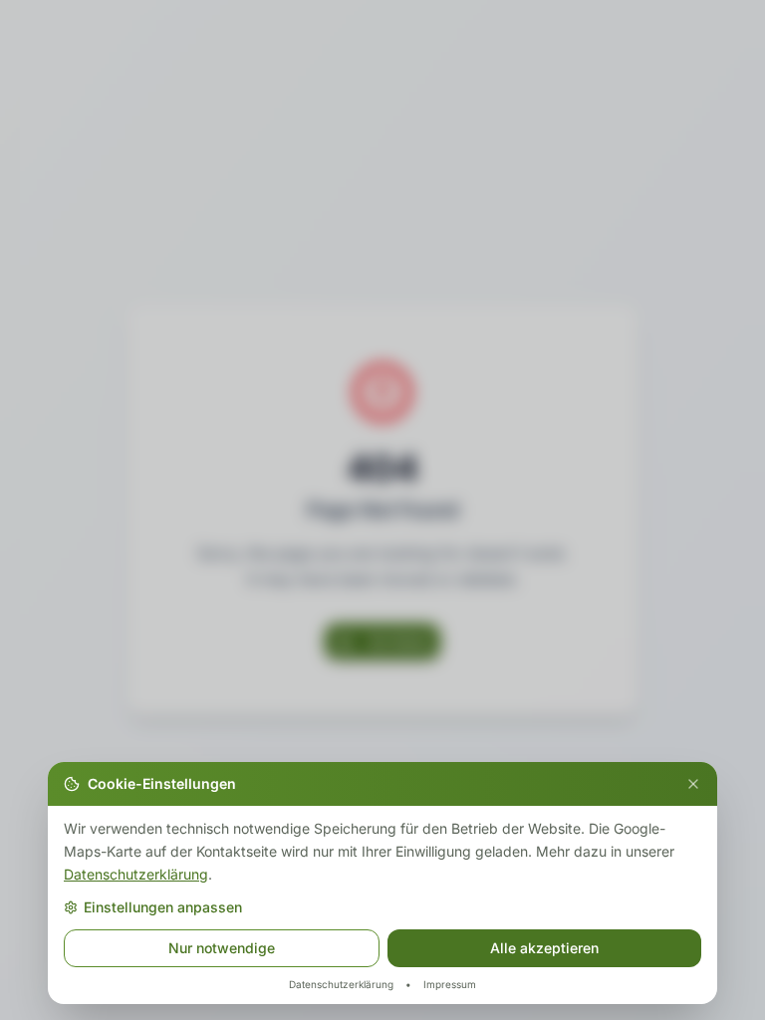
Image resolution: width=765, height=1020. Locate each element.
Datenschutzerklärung (136, 873)
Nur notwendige (221, 947)
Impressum (449, 984)
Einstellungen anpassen (163, 906)
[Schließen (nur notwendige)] (693, 784)
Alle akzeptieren (544, 947)
